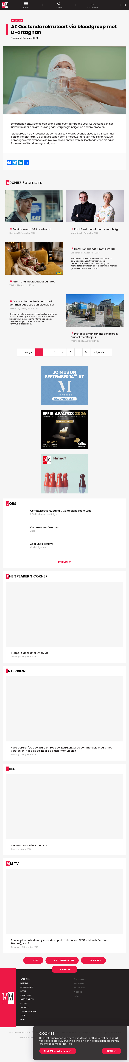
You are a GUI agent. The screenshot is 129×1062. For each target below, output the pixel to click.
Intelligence (26, 987)
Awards (24, 1007)
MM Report (79, 987)
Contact (66, 969)
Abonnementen (64, 960)
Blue (22, 1019)
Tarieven (95, 960)
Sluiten (111, 1050)
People (23, 1003)
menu (26, 7)
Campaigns (80, 979)
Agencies (25, 979)
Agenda (78, 991)
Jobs (35, 960)
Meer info (67, 1043)
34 (86, 352)
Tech (22, 1015)
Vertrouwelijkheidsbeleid (19, 1032)
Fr (125, 5)
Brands (24, 983)
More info (64, 561)
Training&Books (28, 1011)
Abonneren (92, 7)
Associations (27, 999)
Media (23, 991)
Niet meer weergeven (57, 1050)
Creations (25, 995)
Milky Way (79, 983)
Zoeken (59, 7)
